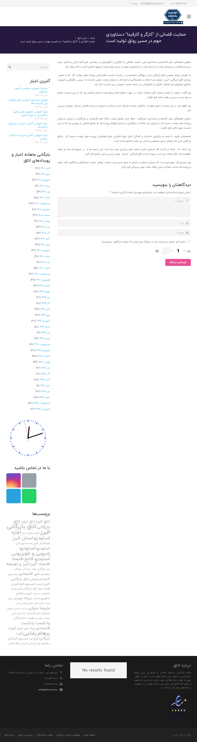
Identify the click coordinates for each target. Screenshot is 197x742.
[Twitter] (42, 701)
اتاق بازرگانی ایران (31, 533)
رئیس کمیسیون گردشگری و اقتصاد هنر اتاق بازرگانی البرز (31, 586)
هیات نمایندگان (23, 618)
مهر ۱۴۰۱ (45, 174)
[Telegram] (23, 3)
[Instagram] (30, 3)
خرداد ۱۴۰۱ (45, 197)
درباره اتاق (9, 735)
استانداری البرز (24, 543)
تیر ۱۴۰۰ (46, 262)
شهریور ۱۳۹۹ (43, 321)
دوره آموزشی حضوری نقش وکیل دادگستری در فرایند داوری (30, 113)
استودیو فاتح (37, 559)
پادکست (42, 622)
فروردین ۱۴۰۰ (43, 280)
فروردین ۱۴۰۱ (43, 209)
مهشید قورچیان (42, 618)
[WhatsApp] (16, 3)
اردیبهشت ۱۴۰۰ (42, 274)
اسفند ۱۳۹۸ (44, 356)
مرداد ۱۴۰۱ (45, 186)
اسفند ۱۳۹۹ (44, 285)
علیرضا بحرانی (39, 608)
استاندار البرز (41, 543)
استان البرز (23, 538)
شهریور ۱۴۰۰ (43, 250)
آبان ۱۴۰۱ (45, 168)
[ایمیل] (9, 3)
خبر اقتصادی (29, 573)
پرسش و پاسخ (25, 735)
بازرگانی (41, 569)
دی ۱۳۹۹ (46, 297)
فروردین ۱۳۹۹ (43, 350)
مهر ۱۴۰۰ (45, 244)
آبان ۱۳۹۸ (45, 379)
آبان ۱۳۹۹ (45, 309)
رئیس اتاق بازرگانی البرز (30, 581)
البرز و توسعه (18, 563)
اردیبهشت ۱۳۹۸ (42, 403)
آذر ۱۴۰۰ (46, 233)
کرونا (31, 639)
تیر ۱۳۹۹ (46, 332)
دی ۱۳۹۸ (45, 368)
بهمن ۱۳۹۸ (44, 362)
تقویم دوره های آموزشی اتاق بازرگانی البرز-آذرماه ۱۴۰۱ (28, 102)
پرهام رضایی (36, 633)
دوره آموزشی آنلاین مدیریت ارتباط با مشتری (28, 137)
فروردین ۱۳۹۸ (43, 409)
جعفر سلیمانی (29, 569)
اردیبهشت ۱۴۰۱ (42, 203)
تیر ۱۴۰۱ (46, 191)
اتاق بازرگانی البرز (28, 529)
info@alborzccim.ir (48, 690)
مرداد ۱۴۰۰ (45, 256)
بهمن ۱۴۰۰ (44, 221)
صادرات (36, 598)
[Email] (29, 480)
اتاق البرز (43, 521)
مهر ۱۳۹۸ (45, 385)
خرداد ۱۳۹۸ (44, 397)
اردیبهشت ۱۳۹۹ (42, 344)
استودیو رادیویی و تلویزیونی (31, 550)
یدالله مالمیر (14, 643)
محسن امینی (21, 608)
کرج (36, 638)
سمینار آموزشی (32, 593)
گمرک (24, 644)
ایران (48, 569)
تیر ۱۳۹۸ (45, 391)
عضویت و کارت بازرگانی (68, 735)
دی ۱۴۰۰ (46, 227)
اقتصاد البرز (40, 563)
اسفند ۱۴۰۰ (44, 215)
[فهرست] (189, 16)
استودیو (43, 548)
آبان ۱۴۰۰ (45, 238)
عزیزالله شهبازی (23, 598)
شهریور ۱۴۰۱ (43, 180)
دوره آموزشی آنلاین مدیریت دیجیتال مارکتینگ (28, 125)
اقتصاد (18, 558)
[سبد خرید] (10, 16)
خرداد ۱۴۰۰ (44, 268)
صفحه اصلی (89, 735)
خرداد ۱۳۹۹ (44, 338)
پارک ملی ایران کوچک (21, 628)
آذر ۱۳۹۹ (46, 303)
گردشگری (32, 643)
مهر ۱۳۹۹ (45, 315)
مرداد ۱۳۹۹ (45, 327)
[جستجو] (19, 16)
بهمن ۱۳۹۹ (44, 291)
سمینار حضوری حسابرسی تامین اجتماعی (31, 90)
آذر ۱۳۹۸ (45, 374)
